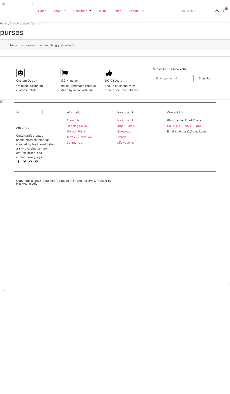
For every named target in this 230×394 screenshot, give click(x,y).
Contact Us (136, 11)
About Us (59, 11)
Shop (117, 11)
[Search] (205, 11)
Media (103, 11)
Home (42, 11)
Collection (80, 11)
